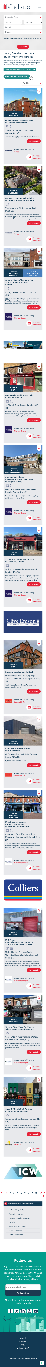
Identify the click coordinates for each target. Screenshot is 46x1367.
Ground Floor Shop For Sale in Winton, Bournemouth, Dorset (19, 1028)
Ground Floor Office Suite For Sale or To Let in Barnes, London (19, 282)
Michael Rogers (20, 318)
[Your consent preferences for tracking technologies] (42, 1363)
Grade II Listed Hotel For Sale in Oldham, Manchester (19, 121)
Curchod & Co (19, 702)
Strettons (17, 1145)
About (23, 1338)
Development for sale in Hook (19, 672)
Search (24, 47)
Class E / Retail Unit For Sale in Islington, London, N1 (18, 1110)
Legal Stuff (24, 1348)
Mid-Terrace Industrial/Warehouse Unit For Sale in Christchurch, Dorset (19, 942)
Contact (23, 1342)
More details (34, 141)
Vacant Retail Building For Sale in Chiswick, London (19, 560)
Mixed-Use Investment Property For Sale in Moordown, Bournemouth (17, 824)
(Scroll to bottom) (19, 69)
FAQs (23, 1345)
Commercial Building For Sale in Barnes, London (19, 396)
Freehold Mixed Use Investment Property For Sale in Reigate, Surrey (19, 479)
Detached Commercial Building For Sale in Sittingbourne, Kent (19, 199)
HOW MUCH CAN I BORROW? (16, 76)
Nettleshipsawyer (21, 863)
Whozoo (17, 152)
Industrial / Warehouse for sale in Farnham (17, 749)
